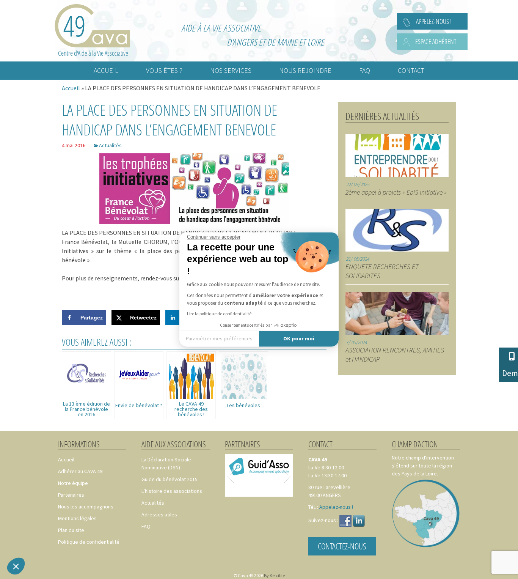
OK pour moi (298, 338)
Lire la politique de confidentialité (219, 314)
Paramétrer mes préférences (219, 338)
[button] (16, 566)
